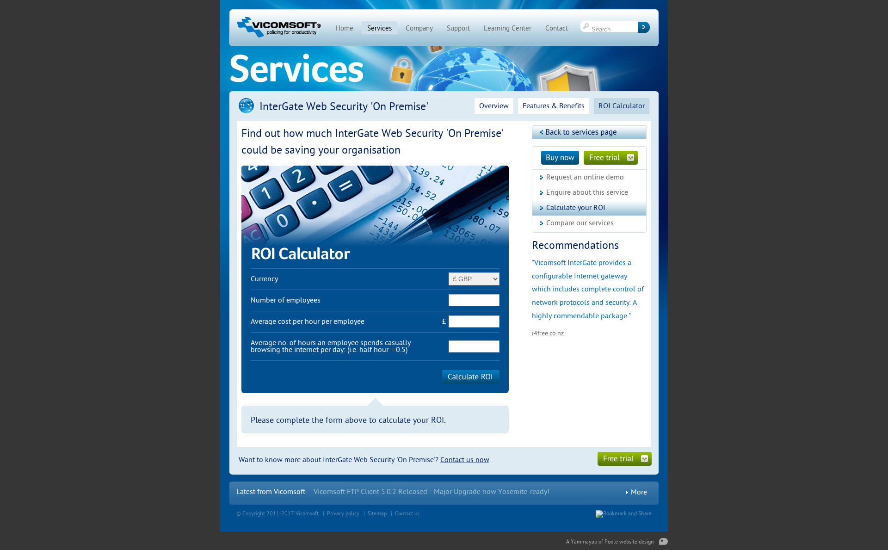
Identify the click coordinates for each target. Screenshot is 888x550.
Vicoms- (326, 492)
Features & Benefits (554, 106)
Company (419, 28)
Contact (556, 28)
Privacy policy (343, 513)
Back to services (589, 132)
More (639, 492)
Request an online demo (585, 177)
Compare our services (580, 223)
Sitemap (377, 513)
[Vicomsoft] (278, 37)
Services (379, 28)
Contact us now (464, 460)
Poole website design (629, 541)
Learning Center (507, 28)
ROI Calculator (621, 106)
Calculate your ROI (575, 208)
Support (458, 28)
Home (344, 28)
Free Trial (611, 158)
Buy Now (560, 158)
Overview (494, 106)
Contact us (407, 513)
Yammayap (584, 541)
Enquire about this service (587, 192)
